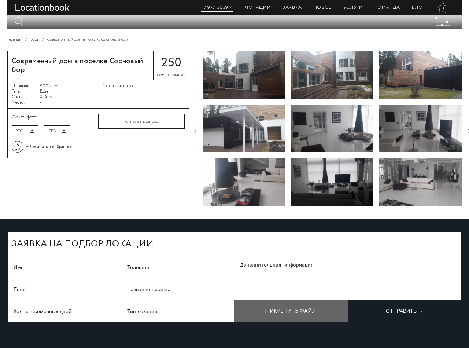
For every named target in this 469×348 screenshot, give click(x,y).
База (34, 40)
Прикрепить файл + (291, 311)
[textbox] (234, 22)
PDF (19, 131)
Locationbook (42, 7)
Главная (14, 40)
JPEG (51, 131)
